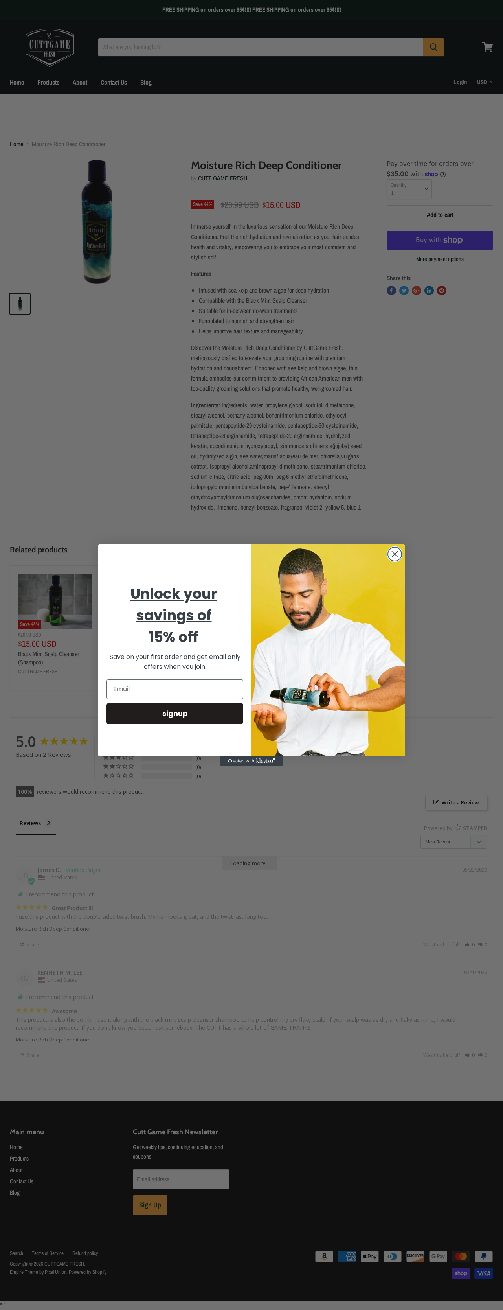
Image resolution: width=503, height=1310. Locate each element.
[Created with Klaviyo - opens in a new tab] (251, 761)
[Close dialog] (395, 554)
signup (175, 713)
